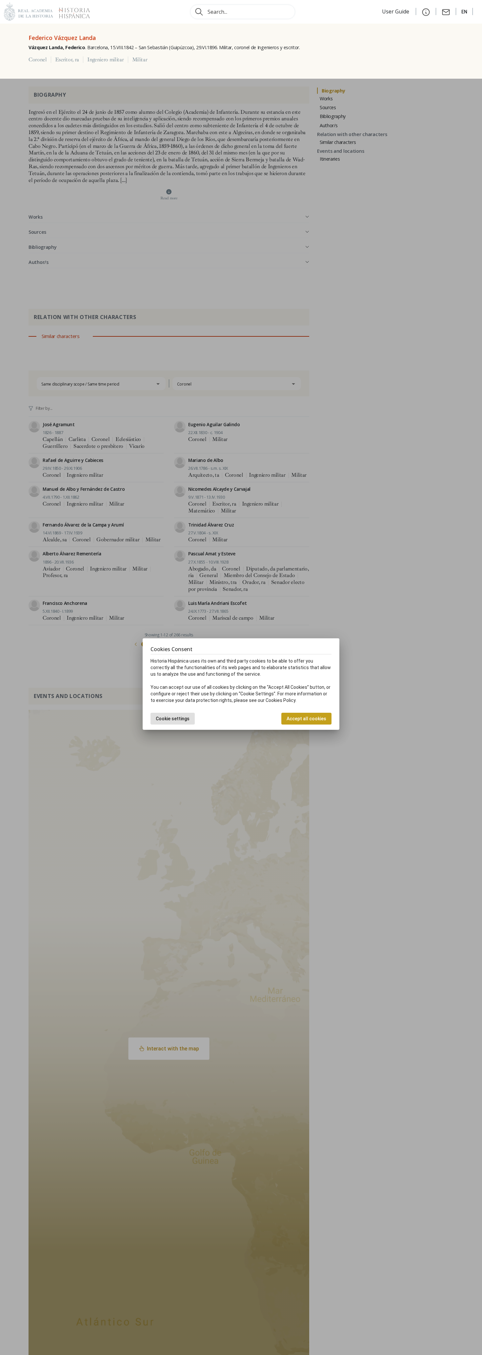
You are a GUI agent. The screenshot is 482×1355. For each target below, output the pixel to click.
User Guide (396, 11)
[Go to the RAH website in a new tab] (28, 11)
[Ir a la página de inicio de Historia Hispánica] (71, 11)
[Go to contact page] (446, 11)
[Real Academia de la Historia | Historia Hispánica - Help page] (426, 11)
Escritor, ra (67, 59)
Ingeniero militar (105, 59)
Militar (140, 59)
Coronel (38, 59)
